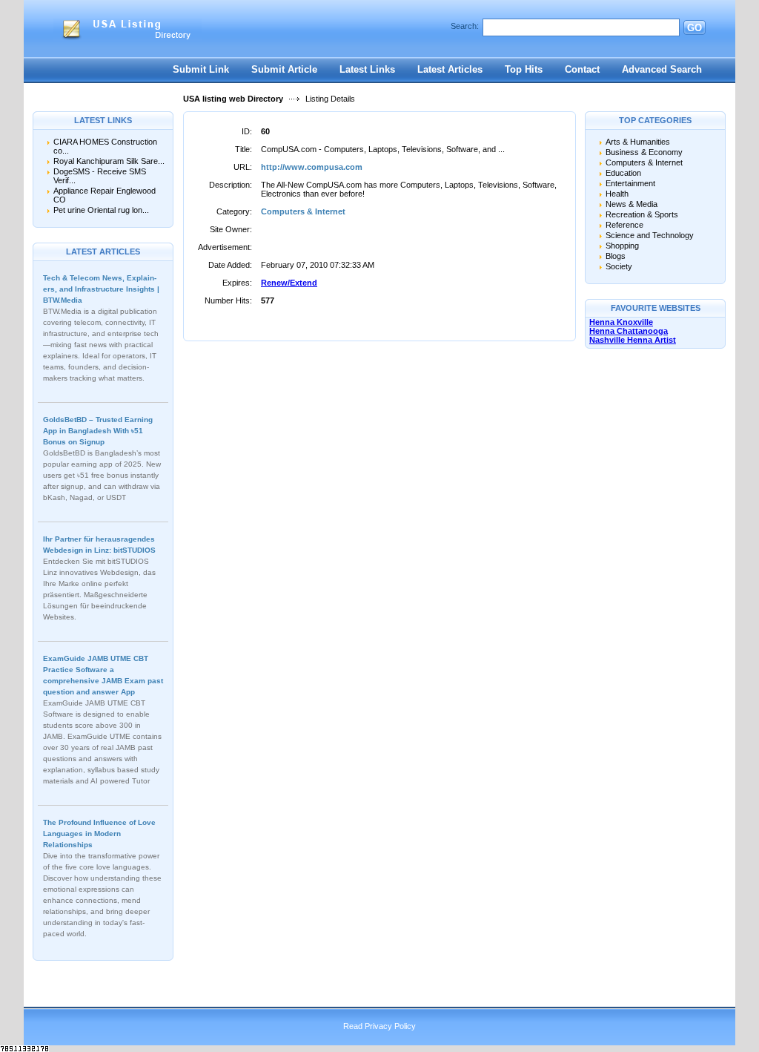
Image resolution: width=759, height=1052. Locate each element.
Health (617, 193)
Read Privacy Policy (379, 1026)
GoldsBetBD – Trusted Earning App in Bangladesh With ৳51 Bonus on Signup (98, 430)
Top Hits (524, 69)
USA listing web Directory (233, 98)
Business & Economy (644, 152)
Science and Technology (650, 235)
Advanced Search (662, 69)
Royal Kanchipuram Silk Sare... (109, 161)
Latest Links (367, 69)
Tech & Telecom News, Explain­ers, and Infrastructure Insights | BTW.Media (101, 289)
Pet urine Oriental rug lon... (101, 210)
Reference (624, 224)
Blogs (616, 256)
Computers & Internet (303, 211)
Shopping (622, 245)
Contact (582, 69)
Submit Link (201, 69)
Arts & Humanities (638, 141)
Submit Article (284, 69)
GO (694, 27)
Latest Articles (450, 69)
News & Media (631, 204)
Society (619, 266)
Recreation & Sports (642, 214)
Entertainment (630, 183)
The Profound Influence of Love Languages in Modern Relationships (99, 833)
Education (623, 172)
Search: (465, 26)
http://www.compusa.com (311, 166)
